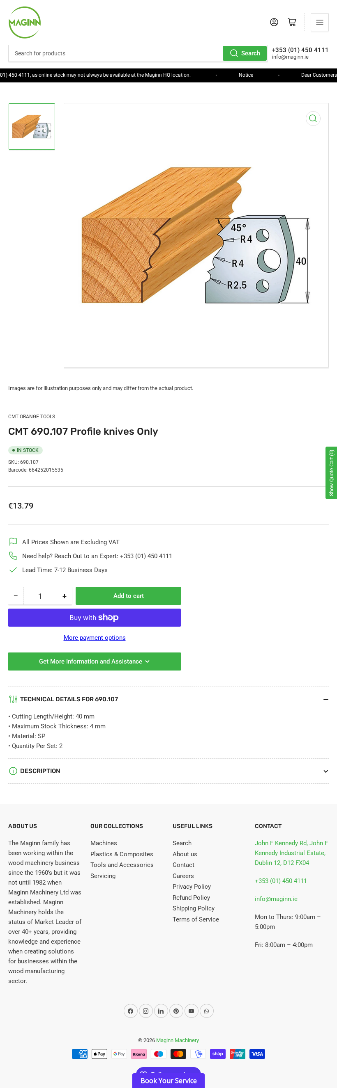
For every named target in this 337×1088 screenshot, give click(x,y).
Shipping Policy (194, 908)
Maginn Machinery (177, 1040)
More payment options (95, 637)
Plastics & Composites (121, 854)
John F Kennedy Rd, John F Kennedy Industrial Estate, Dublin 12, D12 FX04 (291, 853)
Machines (103, 843)
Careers (183, 876)
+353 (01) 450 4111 (281, 881)
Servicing (102, 876)
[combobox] (138, 53)
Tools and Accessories (122, 865)
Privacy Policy (192, 886)
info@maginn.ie (276, 899)
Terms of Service (196, 919)
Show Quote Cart (331, 472)
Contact (183, 865)
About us (185, 854)
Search (250, 53)
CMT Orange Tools (31, 417)
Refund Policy (191, 897)
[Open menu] (320, 22)
